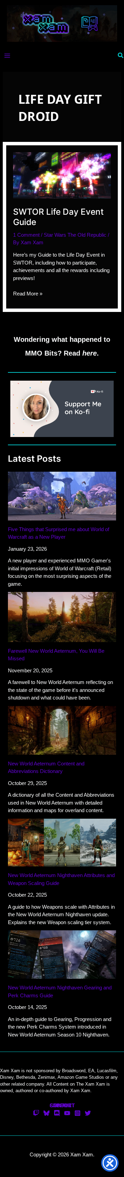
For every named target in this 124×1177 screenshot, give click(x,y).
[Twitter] (88, 1113)
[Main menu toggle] (7, 55)
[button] (121, 55)
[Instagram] (77, 1113)
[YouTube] (67, 1113)
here (89, 353)
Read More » (27, 294)
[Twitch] (36, 1113)
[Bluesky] (46, 1113)
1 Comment (26, 235)
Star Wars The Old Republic (75, 235)
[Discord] (57, 1113)
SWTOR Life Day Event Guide (58, 216)
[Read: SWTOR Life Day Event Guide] (62, 175)
